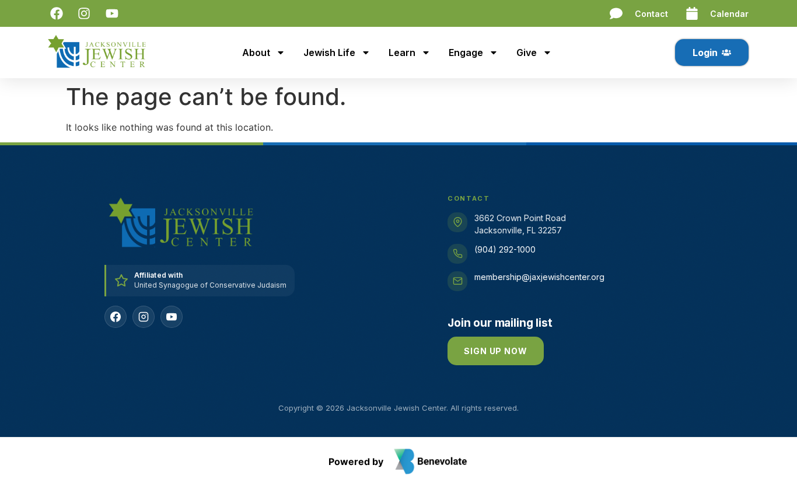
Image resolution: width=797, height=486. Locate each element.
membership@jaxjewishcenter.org (539, 277)
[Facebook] (115, 317)
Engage (466, 52)
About (256, 52)
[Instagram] (143, 317)
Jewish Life (329, 52)
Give (526, 52)
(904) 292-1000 (505, 249)
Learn (402, 52)
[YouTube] (171, 317)
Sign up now (495, 351)
